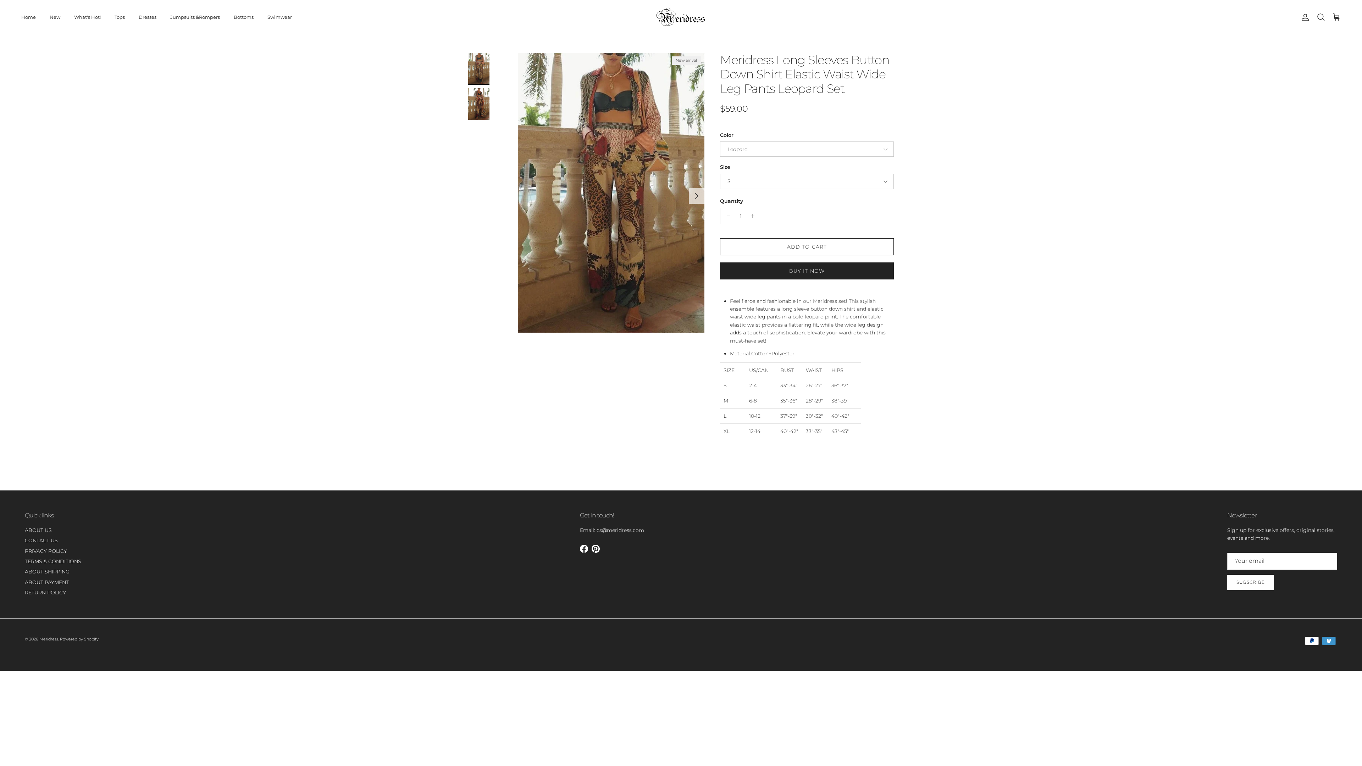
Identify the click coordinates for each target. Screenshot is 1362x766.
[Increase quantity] (754, 216)
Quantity (731, 201)
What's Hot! (87, 17)
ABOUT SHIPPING (47, 571)
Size (725, 167)
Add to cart (807, 247)
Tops (120, 17)
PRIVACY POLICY (46, 551)
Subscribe (1250, 582)
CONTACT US (41, 540)
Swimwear (279, 17)
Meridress (48, 639)
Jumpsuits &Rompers (195, 17)
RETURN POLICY (45, 592)
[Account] (1304, 17)
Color (726, 135)
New (55, 17)
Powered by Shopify (79, 639)
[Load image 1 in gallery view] (611, 193)
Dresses (147, 17)
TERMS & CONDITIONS (53, 561)
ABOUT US (38, 530)
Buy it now (807, 271)
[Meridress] (681, 17)
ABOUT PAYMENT (47, 582)
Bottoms (244, 17)
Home (28, 17)
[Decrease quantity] (726, 216)
